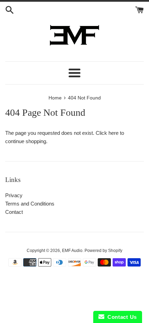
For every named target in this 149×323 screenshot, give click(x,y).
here (113, 133)
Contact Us (120, 317)
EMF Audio (72, 250)
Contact (14, 212)
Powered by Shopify (103, 250)
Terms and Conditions (29, 204)
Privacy (14, 195)
